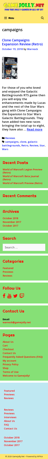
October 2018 (10, 218)
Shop (5, 368)
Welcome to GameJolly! (16, 375)
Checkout (8, 349)
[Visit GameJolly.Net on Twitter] (15, 296)
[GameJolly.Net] (24, 7)
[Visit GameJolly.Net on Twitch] (21, 296)
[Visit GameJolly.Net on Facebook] (4, 296)
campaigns (12, 141)
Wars (5, 149)
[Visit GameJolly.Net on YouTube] (9, 296)
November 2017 (12, 222)
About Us (8, 341)
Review (34, 145)
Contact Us (9, 353)
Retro (24, 145)
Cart (5, 345)
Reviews (10, 138)
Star (42, 145)
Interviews (10, 417)
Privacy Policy (11, 364)
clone (23, 141)
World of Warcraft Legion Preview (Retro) (22, 171)
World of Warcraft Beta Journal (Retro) (21, 178)
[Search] (42, 18)
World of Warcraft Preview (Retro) (22, 183)
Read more (34, 129)
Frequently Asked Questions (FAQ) (23, 356)
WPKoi (40, 456)
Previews (8, 271)
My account (9, 360)
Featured (8, 268)
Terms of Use (11, 371)
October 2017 (10, 225)
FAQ (6, 424)
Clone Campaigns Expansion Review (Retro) (22, 42)
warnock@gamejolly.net (17, 322)
